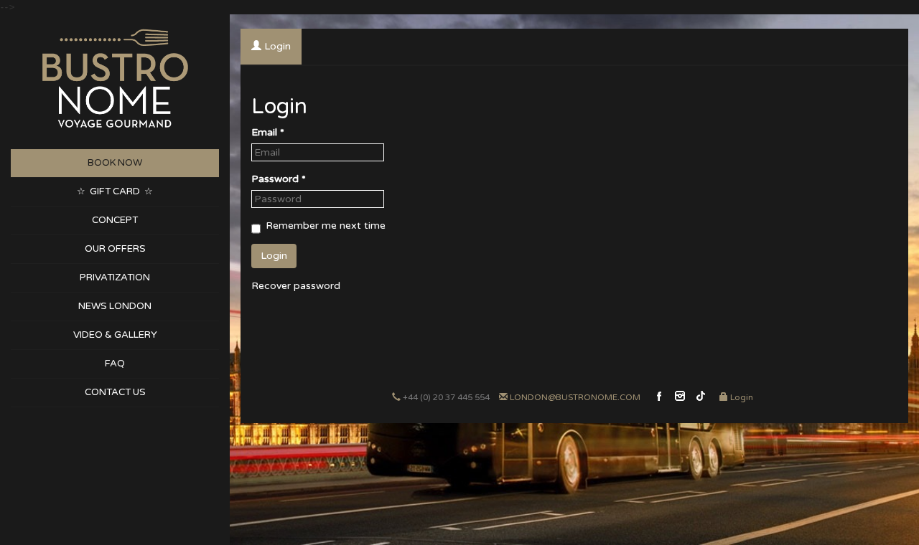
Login (741, 397)
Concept (115, 220)
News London (114, 306)
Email (267, 132)
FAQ (115, 363)
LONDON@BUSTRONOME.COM (575, 397)
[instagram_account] (680, 402)
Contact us (115, 392)
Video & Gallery (115, 335)
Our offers (115, 249)
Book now (115, 163)
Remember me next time (326, 225)
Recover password (295, 286)
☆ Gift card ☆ (115, 191)
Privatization (115, 277)
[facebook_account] (659, 402)
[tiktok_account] (700, 402)
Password (278, 179)
